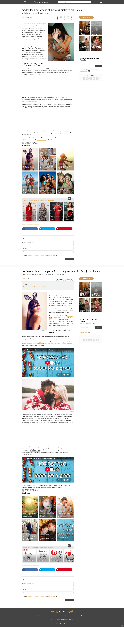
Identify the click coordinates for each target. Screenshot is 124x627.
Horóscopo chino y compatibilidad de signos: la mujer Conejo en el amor (29, 167)
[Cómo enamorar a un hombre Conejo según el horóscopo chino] (47, 540)
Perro (40, 342)
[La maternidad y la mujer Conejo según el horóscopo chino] (65, 193)
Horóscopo (33, 224)
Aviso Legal (63, 615)
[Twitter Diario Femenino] (94, 79)
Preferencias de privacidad (33, 255)
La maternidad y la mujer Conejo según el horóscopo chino (64, 191)
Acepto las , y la (39, 255)
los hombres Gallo (35, 451)
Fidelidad (24, 224)
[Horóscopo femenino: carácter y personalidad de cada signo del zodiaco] (47, 517)
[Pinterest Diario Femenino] (87, 79)
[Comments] (71, 18)
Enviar (69, 259)
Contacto (70, 615)
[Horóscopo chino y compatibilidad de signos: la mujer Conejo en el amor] (30, 170)
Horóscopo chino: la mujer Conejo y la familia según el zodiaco (29, 191)
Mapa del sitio (83, 615)
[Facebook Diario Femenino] (84, 79)
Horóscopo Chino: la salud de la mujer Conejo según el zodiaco (65, 167)
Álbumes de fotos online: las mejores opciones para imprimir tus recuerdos (84, 32)
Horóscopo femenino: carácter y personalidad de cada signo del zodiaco (47, 515)
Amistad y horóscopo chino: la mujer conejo (47, 190)
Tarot (37, 224)
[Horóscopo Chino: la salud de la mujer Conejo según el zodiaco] (65, 170)
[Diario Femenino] (41, 2)
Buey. (29, 424)
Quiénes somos (41, 615)
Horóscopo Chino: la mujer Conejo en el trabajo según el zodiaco (47, 167)
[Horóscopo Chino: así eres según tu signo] (65, 540)
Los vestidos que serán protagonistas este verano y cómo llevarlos (96, 48)
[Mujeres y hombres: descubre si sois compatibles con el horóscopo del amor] (30, 517)
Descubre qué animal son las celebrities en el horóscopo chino (38, 200)
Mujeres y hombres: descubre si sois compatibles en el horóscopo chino (64, 515)
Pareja (28, 224)
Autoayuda (37, 565)
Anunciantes (75, 615)
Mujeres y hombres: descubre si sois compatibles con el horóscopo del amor (29, 515)
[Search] (89, 2)
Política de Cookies (51, 255)
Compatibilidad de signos (28, 511)
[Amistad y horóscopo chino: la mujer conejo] (47, 193)
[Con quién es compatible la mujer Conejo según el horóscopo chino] (30, 540)
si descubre (66, 131)
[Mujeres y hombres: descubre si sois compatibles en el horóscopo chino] (65, 517)
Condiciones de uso (42, 255)
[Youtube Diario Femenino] (97, 79)
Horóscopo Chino (41, 140)
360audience (65, 623)
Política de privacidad (55, 615)
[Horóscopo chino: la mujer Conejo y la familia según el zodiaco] (30, 193)
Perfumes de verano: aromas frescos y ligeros (96, 33)
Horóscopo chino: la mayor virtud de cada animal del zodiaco (38, 547)
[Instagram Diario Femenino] (91, 79)
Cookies (47, 615)
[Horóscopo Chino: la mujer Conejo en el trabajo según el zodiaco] (47, 170)
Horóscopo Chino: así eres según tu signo (64, 538)
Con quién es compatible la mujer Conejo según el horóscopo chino (29, 538)
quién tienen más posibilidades (62, 307)
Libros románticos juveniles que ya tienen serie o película (84, 48)
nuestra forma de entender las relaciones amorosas (33, 31)
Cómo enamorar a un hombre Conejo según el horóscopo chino (47, 538)
